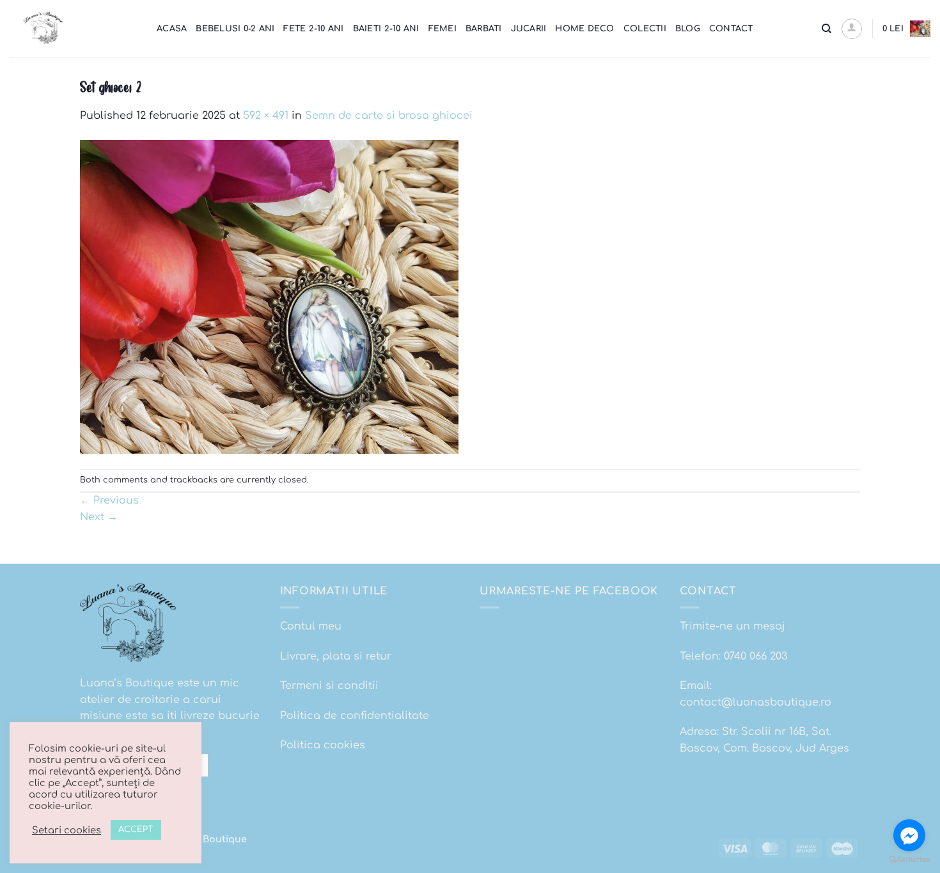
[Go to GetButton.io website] (909, 860)
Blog (687, 28)
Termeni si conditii (329, 685)
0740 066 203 (755, 656)
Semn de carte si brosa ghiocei (389, 115)
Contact (731, 28)
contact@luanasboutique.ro (755, 702)
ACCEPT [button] (135, 829)
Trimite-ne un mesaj (732, 626)
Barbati (484, 28)
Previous (109, 500)
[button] (852, 29)
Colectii (644, 28)
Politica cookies (322, 745)
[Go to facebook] (909, 835)
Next (99, 517)
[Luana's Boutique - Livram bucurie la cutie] (73, 29)
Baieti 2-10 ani (386, 28)
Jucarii (529, 28)
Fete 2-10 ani (313, 28)
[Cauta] (826, 29)
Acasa (172, 28)
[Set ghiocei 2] (269, 296)
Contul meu (310, 626)
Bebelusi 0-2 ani (235, 28)
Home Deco (584, 28)
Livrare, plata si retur (335, 656)
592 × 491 (265, 115)
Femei (442, 28)
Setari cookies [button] (66, 830)
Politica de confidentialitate (354, 716)
